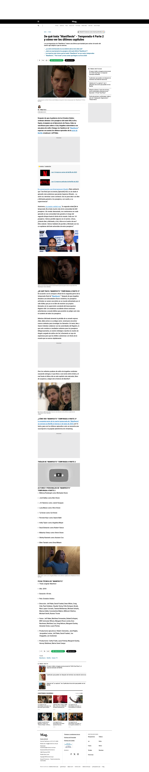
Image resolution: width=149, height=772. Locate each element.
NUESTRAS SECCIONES (93, 734)
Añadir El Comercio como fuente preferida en (91, 31)
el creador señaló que (53, 206)
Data (100, 741)
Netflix (49, 658)
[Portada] (44, 737)
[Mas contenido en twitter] (74, 754)
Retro (100, 745)
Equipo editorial (44, 739)
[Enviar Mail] (39, 109)
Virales (90, 750)
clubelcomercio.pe (53, 766)
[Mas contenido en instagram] (78, 754)
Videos (101, 736)
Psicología (78, 25)
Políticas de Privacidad (70, 737)
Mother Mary (84, 25)
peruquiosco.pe (96, 766)
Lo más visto (43, 663)
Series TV (55, 658)
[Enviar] (38, 26)
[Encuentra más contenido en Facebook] (39, 60)
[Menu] (39, 21)
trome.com (78, 766)
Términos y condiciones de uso (72, 734)
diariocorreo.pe (86, 766)
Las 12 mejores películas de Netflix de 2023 (65, 181)
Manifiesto (42, 658)
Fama (89, 745)
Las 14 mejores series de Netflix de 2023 (64, 172)
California (62, 25)
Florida (56, 25)
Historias (90, 754)
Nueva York (71, 25)
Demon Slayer (97, 25)
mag (103, 766)
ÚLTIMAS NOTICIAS (95, 68)
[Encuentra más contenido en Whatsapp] (46, 60)
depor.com (70, 766)
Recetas (101, 750)
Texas (66, 25)
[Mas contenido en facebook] (71, 754)
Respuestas (91, 736)
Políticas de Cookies (69, 740)
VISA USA (90, 25)
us (88, 741)
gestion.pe (63, 766)
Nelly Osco (43, 109)
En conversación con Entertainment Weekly (53, 189)
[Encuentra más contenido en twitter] (43, 60)
